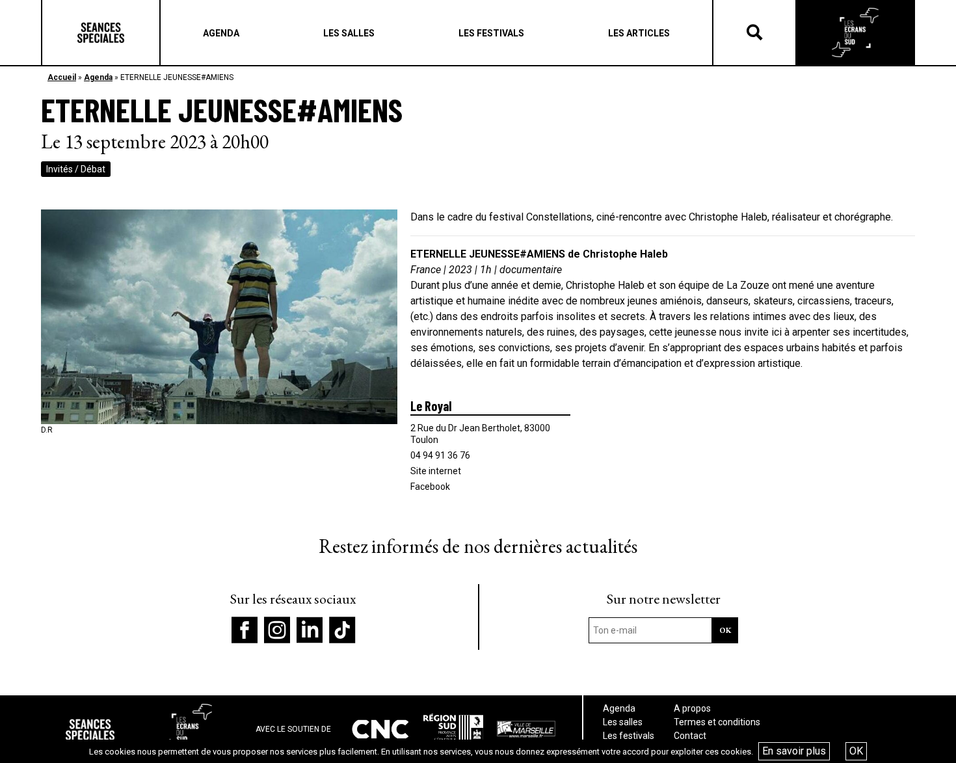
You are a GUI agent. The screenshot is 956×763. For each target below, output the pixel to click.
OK (856, 751)
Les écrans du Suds (855, 32)
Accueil (61, 77)
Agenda (98, 77)
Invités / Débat (75, 169)
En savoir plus (794, 751)
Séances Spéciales (100, 32)
